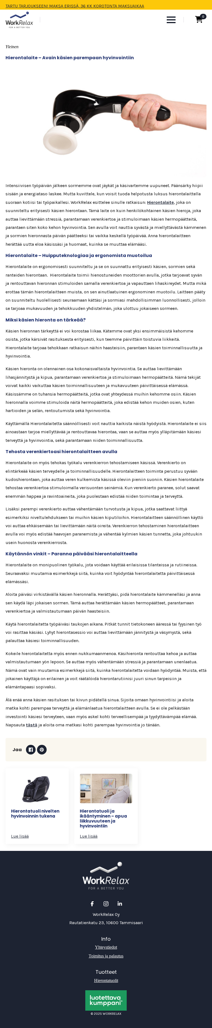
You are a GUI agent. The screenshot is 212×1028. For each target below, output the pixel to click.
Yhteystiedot (106, 947)
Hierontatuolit (106, 980)
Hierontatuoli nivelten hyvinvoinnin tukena (35, 814)
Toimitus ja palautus (106, 956)
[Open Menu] (171, 19)
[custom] (92, 904)
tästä (31, 724)
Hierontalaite (160, 202)
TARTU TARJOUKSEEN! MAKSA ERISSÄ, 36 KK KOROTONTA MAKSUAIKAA (75, 6)
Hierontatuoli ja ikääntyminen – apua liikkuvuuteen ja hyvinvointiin (103, 819)
